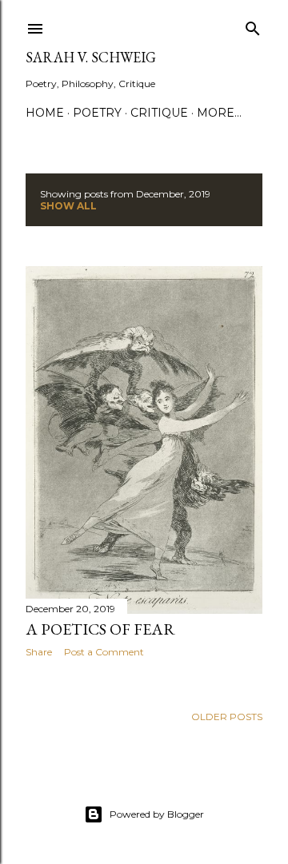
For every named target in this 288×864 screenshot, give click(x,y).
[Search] (252, 25)
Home (45, 113)
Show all (68, 206)
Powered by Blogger (157, 814)
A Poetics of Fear (100, 629)
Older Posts (226, 717)
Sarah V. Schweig (91, 57)
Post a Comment (104, 652)
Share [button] (39, 652)
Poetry (97, 113)
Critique (159, 113)
